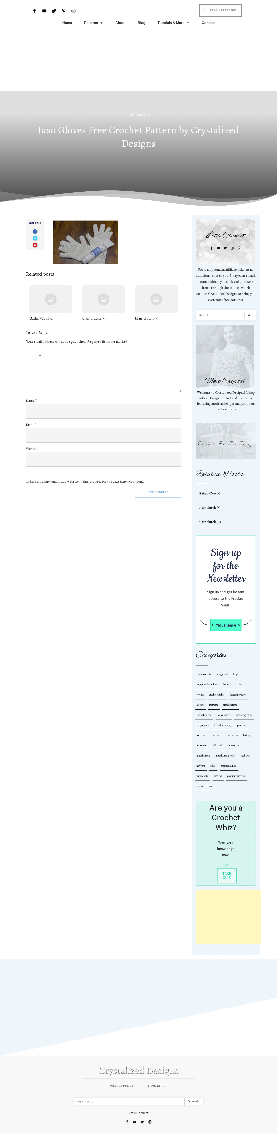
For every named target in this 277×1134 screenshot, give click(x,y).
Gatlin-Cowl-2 (51, 303)
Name (31, 400)
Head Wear (216, 735)
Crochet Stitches (216, 694)
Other (212, 766)
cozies (239, 684)
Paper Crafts (202, 776)
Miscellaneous (203, 755)
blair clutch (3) (156, 303)
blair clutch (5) (103, 303)
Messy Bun (234, 745)
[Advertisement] (138, 58)
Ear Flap (200, 705)
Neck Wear (245, 755)
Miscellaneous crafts (225, 755)
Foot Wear (213, 705)
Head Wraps (232, 735)
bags (235, 674)
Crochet (200, 694)
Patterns (218, 776)
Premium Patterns (236, 776)
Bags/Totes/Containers (207, 684)
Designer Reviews (238, 694)
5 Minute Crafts (203, 674)
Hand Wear (201, 735)
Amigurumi (222, 674)
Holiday (246, 735)
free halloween (223, 715)
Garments (241, 725)
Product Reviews (204, 786)
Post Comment (158, 492)
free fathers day (203, 715)
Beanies (226, 684)
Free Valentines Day (223, 725)
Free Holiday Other (243, 715)
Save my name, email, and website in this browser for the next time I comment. (86, 481)
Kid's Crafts (218, 745)
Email (31, 424)
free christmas (230, 705)
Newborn (200, 766)
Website (32, 448)
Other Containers (228, 766)
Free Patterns (202, 725)
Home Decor (201, 745)
